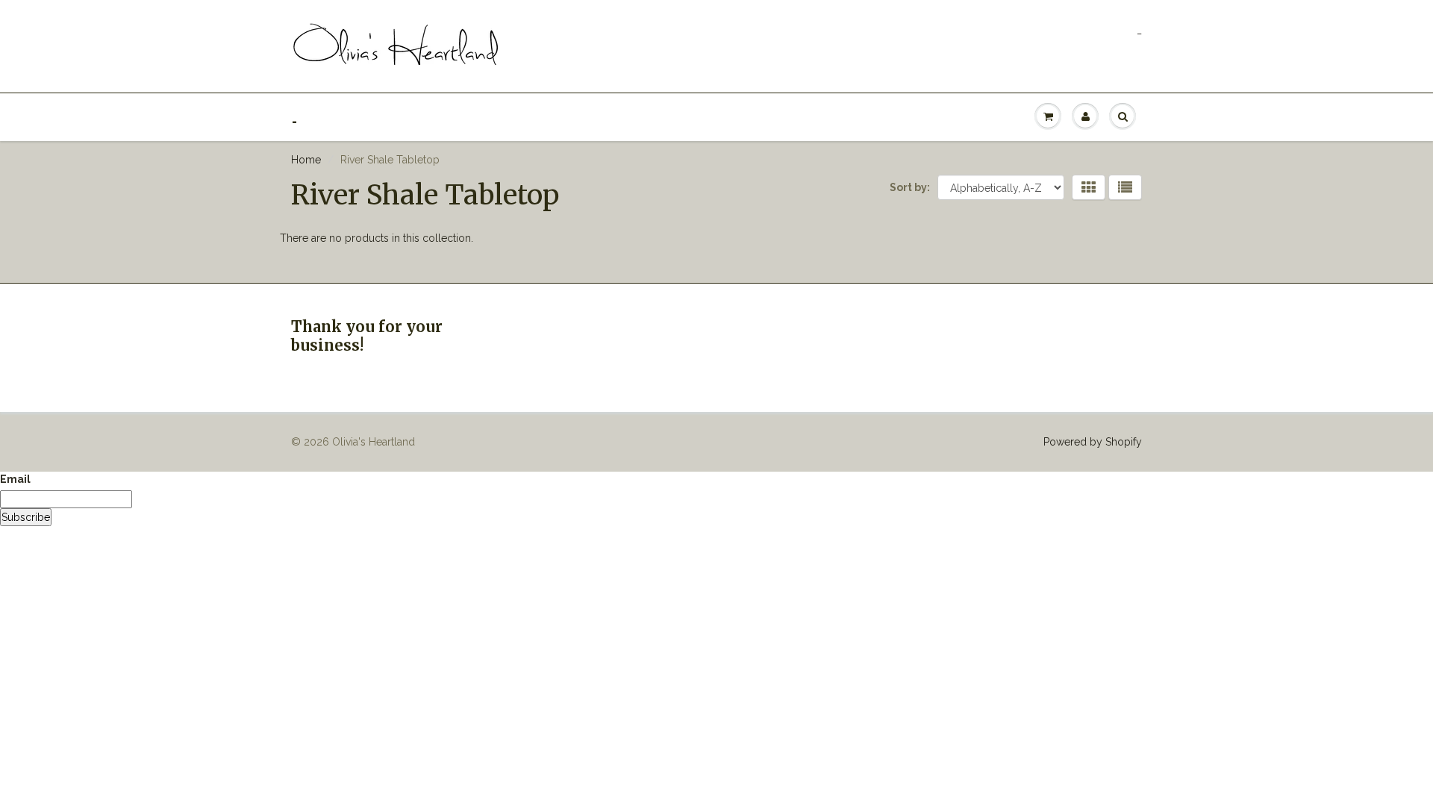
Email (15, 479)
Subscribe (25, 517)
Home (306, 160)
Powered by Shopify (1092, 442)
